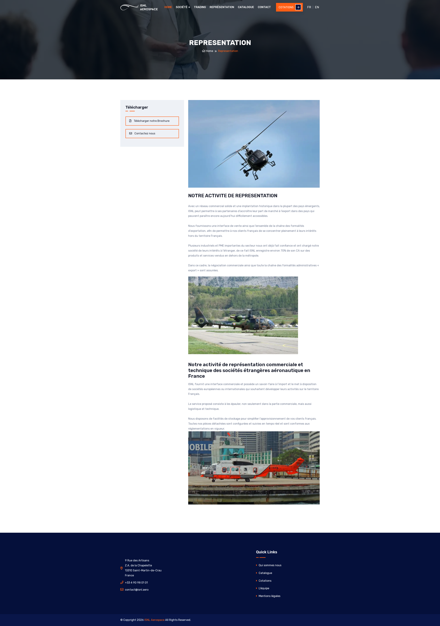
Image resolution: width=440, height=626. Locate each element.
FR (309, 7)
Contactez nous (144, 133)
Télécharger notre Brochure (151, 121)
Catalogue (246, 7)
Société (182, 7)
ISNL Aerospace (154, 620)
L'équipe (263, 588)
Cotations (286, 7)
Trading (200, 7)
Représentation (222, 7)
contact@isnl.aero (136, 589)
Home (168, 7)
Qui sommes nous (269, 565)
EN (317, 7)
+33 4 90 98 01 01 (136, 582)
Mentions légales (269, 596)
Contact (264, 7)
